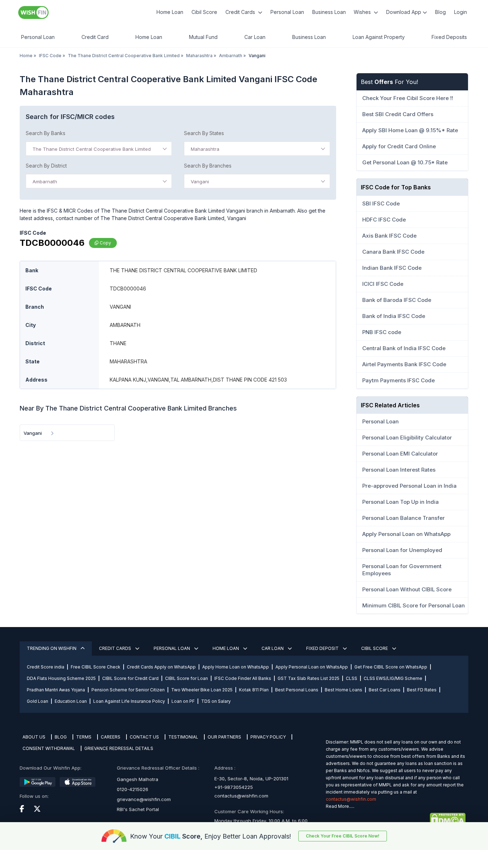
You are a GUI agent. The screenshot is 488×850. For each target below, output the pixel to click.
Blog (440, 12)
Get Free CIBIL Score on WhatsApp (390, 667)
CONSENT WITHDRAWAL (49, 748)
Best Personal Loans (296, 689)
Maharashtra (199, 55)
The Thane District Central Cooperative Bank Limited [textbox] (92, 149)
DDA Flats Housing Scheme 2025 (61, 678)
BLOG (61, 737)
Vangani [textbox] (200, 181)
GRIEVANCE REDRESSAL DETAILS (118, 748)
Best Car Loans (384, 689)
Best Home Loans (343, 689)
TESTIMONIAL (183, 737)
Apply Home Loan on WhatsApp (235, 667)
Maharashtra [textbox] (205, 149)
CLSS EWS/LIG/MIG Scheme (393, 678)
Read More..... (340, 806)
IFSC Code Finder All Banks (242, 678)
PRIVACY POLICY (268, 737)
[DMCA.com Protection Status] (395, 819)
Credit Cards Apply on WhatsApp (161, 667)
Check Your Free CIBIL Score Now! (342, 836)
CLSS (351, 678)
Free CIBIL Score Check (95, 667)
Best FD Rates (422, 689)
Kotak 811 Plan (254, 689)
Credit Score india (45, 667)
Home (26, 55)
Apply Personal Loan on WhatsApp (311, 667)
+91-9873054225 (233, 787)
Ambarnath (230, 55)
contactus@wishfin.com (241, 796)
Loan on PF (183, 701)
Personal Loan (287, 12)
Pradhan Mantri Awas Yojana (56, 689)
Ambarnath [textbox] (45, 181)
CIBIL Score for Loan (186, 678)
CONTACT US (144, 737)
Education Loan (71, 701)
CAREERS (110, 737)
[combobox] (99, 148)
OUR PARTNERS (224, 737)
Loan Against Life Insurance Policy (129, 701)
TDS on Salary (216, 701)
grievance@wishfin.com (144, 799)
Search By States (204, 133)
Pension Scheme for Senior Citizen (128, 689)
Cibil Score (204, 12)
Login (460, 12)
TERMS (83, 737)
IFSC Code (50, 55)
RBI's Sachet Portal (138, 809)
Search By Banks (45, 133)
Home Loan (169, 12)
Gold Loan (37, 701)
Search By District (46, 166)
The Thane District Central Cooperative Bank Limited (124, 55)
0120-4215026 (132, 789)
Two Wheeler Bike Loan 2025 (202, 689)
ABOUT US (34, 737)
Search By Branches (207, 166)
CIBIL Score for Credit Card (130, 678)
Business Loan (329, 12)
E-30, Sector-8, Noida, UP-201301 (251, 778)
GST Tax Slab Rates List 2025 (308, 678)
